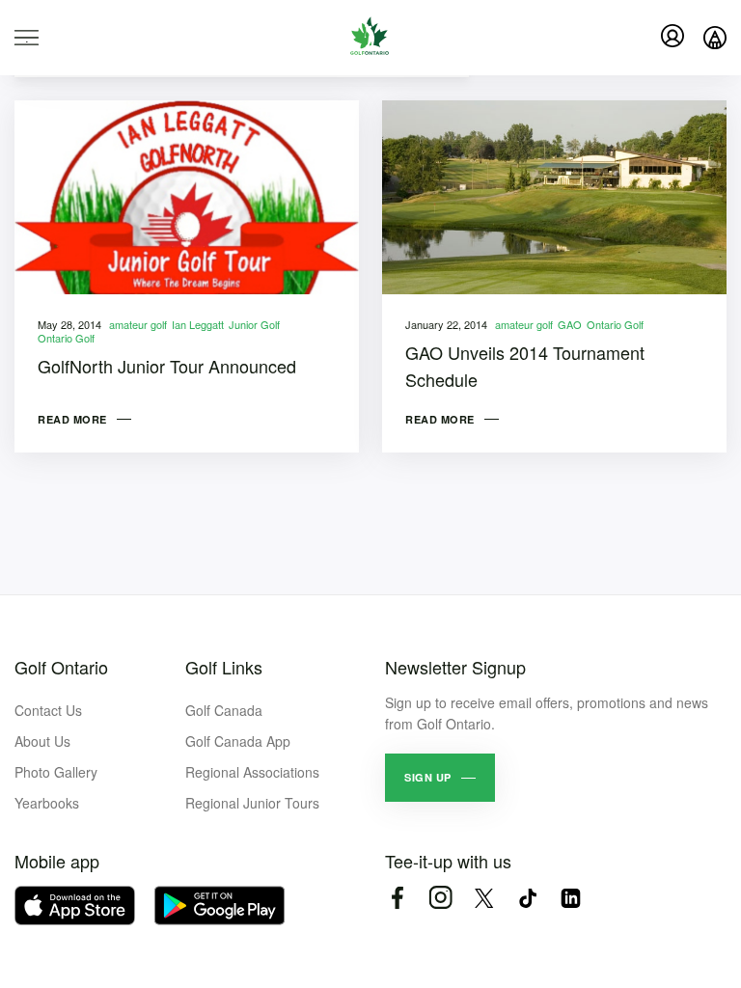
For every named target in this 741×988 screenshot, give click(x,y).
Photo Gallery (55, 772)
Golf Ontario (61, 666)
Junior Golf (254, 324)
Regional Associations (252, 772)
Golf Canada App (237, 741)
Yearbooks (46, 802)
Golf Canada (223, 710)
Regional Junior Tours (252, 802)
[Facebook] (397, 898)
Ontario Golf (66, 337)
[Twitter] (484, 898)
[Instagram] (440, 898)
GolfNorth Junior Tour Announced (167, 365)
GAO (570, 324)
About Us (42, 741)
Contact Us (48, 710)
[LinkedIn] (571, 898)
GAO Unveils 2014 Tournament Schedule (525, 366)
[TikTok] (527, 898)
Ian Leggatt (198, 324)
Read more (72, 419)
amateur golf (138, 324)
